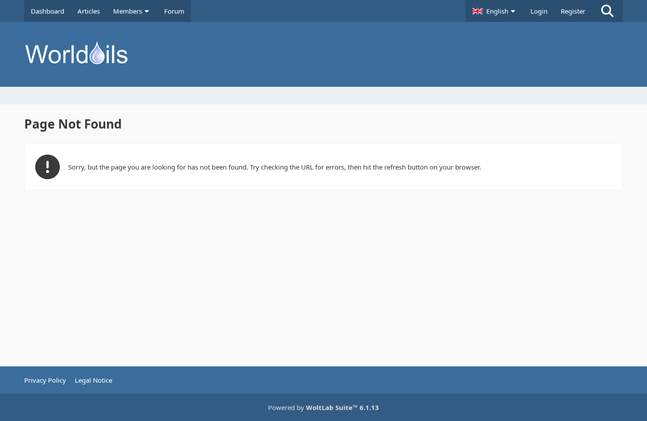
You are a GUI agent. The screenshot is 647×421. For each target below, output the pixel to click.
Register (573, 11)
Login (539, 11)
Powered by (323, 407)
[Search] (607, 11)
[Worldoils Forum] (323, 54)
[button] (495, 11)
